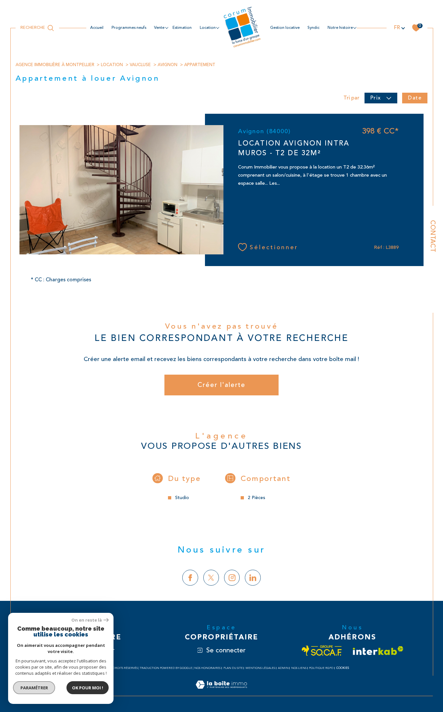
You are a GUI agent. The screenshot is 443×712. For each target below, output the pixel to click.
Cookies (342, 668)
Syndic (313, 28)
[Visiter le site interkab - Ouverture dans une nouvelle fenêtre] (378, 650)
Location (112, 65)
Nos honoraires (207, 668)
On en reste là (86, 620)
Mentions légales (260, 668)
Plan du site (233, 668)
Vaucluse (140, 65)
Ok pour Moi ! (87, 688)
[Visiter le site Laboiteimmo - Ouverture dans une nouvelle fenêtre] (221, 692)
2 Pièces (256, 497)
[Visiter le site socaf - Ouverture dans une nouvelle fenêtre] (321, 650)
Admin (283, 668)
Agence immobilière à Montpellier (55, 65)
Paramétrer (34, 688)
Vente (159, 28)
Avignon (167, 65)
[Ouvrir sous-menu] (166, 27)
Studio (182, 497)
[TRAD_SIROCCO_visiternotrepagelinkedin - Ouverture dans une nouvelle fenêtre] (253, 578)
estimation (182, 28)
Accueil (96, 28)
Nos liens (298, 668)
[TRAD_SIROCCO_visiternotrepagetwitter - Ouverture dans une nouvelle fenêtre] (211, 578)
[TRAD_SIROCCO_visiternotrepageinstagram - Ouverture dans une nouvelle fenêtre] (232, 578)
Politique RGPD (321, 668)
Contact (433, 236)
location (208, 28)
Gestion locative (285, 28)
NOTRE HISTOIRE (340, 28)
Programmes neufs (129, 28)
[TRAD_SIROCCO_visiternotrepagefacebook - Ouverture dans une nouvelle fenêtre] (190, 578)
